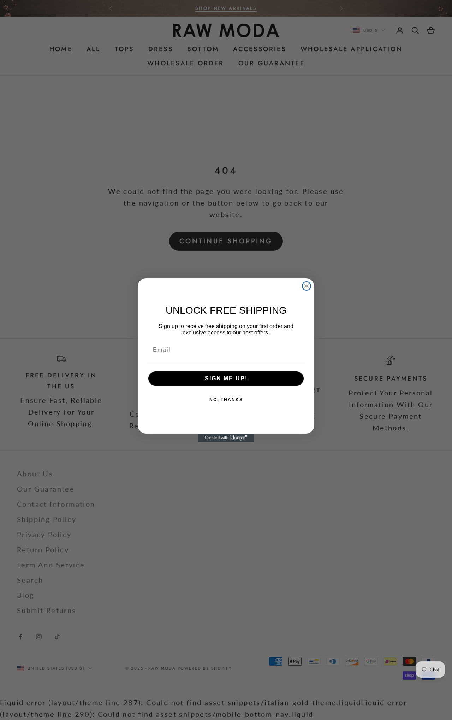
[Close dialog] (306, 286)
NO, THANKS (226, 399)
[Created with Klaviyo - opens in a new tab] (226, 438)
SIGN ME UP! (226, 378)
